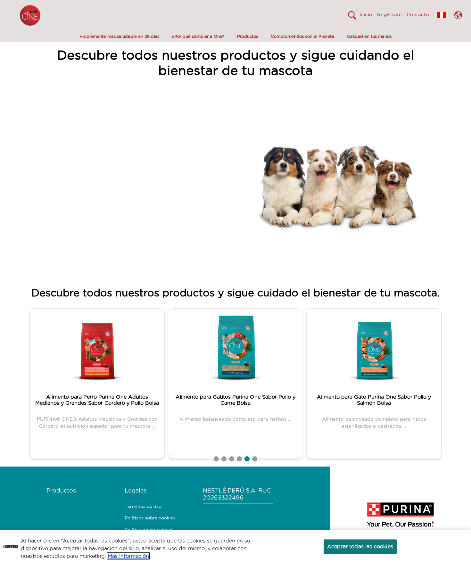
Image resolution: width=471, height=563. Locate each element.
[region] (235, 546)
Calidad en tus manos (369, 36)
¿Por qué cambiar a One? (198, 36)
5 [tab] (247, 458)
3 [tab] (231, 458)
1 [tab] (216, 458)
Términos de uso (143, 506)
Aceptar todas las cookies (360, 546)
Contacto (418, 14)
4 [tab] (239, 458)
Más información (128, 556)
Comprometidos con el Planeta (302, 36)
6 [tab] (254, 458)
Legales (136, 490)
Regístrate (389, 14)
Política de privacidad (149, 529)
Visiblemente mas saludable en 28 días (119, 36)
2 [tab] (224, 458)
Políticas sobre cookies (150, 517)
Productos (247, 36)
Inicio (365, 14)
